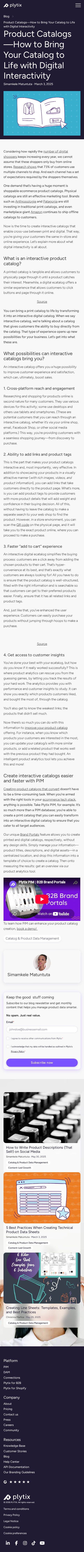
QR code (22, 525)
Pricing (8, 1409)
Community (11, 1430)
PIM (6, 1367)
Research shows (25, 167)
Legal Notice (11, 1521)
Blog (6, 16)
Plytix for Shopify (15, 1388)
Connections (12, 1377)
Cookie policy (12, 1527)
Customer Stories (15, 1451)
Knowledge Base (14, 1446)
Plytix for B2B (12, 1383)
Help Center (11, 1461)
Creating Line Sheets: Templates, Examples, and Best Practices (41, 1310)
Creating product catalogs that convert (31, 789)
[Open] (78, 5)
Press (7, 1419)
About (8, 1403)
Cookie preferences (15, 1533)
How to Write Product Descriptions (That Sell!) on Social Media (39, 1150)
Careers (9, 1425)
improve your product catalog (46, 728)
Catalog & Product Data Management (32, 938)
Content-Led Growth (19, 1167)
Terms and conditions (16, 1508)
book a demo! (27, 929)
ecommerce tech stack (59, 799)
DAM (7, 1372)
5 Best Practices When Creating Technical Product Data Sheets (39, 1230)
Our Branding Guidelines (19, 1472)
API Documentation (16, 1467)
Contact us (11, 1414)
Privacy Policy (17, 1051)
